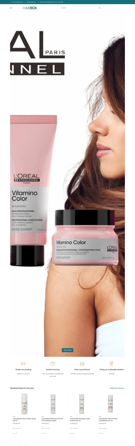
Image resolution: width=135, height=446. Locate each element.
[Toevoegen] (34, 432)
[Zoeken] (99, 8)
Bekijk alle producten (117, 388)
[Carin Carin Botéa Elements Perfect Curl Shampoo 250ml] (53, 404)
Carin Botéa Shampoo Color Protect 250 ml (80, 419)
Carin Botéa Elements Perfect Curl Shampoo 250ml (52, 419)
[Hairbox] (30, 8)
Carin (14, 416)
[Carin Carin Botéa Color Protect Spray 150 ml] (24, 404)
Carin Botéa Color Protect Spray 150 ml (24, 419)
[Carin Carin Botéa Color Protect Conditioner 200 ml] (110, 404)
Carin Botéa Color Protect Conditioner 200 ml (108, 419)
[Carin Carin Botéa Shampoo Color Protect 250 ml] (81, 404)
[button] (67, 354)
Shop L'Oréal (67, 350)
